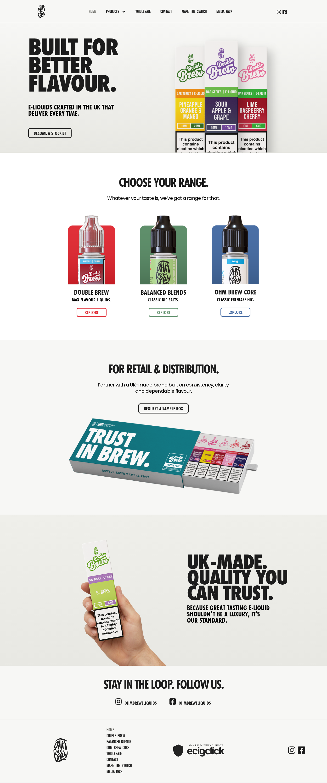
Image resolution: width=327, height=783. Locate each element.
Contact (166, 11)
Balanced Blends (119, 741)
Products (112, 11)
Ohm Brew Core (118, 747)
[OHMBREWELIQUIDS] (118, 701)
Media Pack (224, 11)
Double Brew (116, 735)
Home (92, 11)
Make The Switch (194, 11)
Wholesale (143, 11)
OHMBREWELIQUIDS (140, 703)
